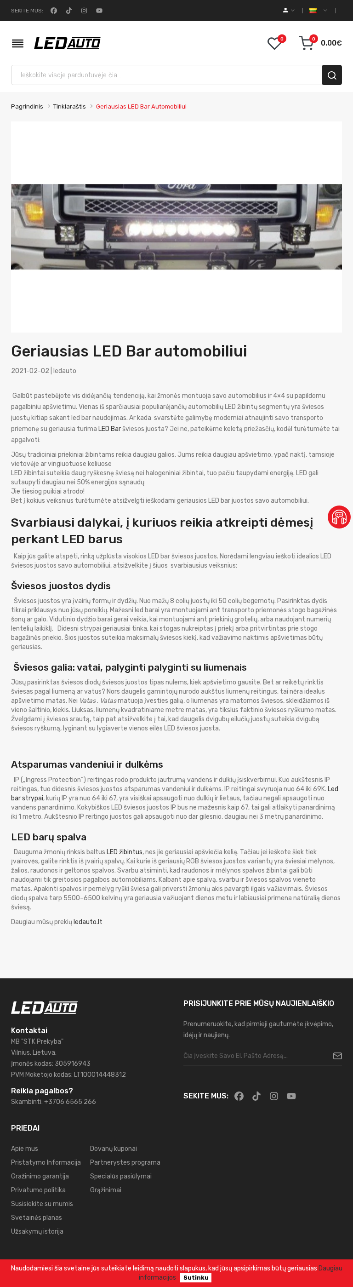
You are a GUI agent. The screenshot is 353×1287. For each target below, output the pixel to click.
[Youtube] (98, 10)
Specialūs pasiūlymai (121, 1176)
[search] (332, 75)
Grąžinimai (105, 1190)
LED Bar (109, 429)
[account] (289, 10)
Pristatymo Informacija (46, 1162)
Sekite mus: (27, 10)
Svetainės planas (36, 1218)
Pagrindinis (27, 106)
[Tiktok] (68, 10)
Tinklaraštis (69, 106)
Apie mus (24, 1149)
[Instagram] (83, 10)
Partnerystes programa (125, 1162)
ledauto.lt (88, 922)
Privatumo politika (38, 1190)
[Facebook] (53, 10)
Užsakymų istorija (37, 1231)
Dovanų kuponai (113, 1149)
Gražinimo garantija (40, 1176)
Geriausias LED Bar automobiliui (141, 106)
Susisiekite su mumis (42, 1204)
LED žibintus (124, 852)
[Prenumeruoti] (334, 1056)
